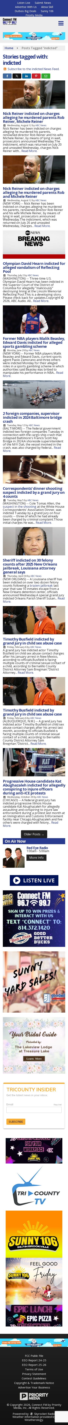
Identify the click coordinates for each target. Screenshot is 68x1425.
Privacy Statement (34, 1374)
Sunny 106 (47, 11)
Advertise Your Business (34, 1387)
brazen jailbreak (41, 585)
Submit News (43, 3)
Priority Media (34, 15)
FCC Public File (34, 1356)
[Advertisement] (34, 36)
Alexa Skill (47, 7)
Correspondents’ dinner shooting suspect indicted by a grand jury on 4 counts (34, 492)
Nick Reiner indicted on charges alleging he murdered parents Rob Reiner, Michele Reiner (33, 117)
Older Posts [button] (34, 834)
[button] (61, 23)
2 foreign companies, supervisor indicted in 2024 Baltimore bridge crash (32, 417)
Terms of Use (34, 1369)
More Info (36, 857)
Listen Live (23, 3)
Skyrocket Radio (44, 1414)
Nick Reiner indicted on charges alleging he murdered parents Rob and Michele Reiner (33, 192)
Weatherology (34, 1420)
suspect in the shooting (19, 507)
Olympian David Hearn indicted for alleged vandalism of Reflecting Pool (34, 267)
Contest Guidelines (34, 1378)
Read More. (29, 151)
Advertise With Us (26, 7)
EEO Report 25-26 (34, 1365)
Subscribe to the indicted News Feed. (33, 69)
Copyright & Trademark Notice (34, 1383)
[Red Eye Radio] (14, 857)
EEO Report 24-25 (34, 1360)
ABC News (40, 125)
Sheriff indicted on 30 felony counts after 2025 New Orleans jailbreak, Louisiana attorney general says (30, 566)
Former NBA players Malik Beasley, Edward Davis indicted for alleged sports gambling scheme (34, 342)
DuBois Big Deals (25, 11)
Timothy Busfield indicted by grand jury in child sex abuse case (32, 641)
